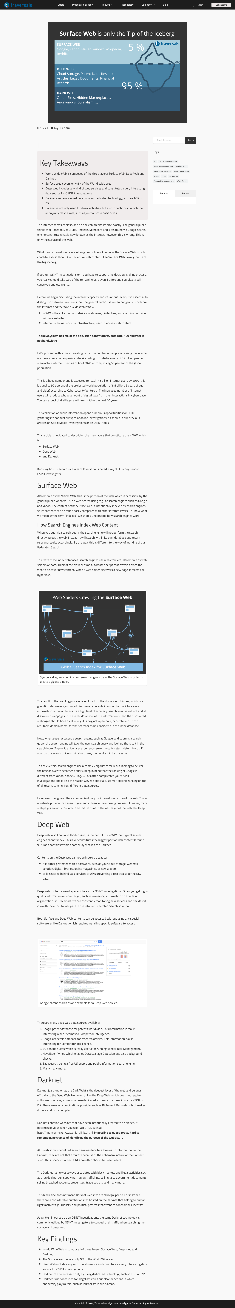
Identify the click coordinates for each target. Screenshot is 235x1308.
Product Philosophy (82, 4)
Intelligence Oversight (162, 171)
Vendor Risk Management (164, 181)
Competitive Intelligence (168, 161)
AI (155, 161)
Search (191, 140)
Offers (61, 4)
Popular (164, 193)
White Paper (182, 181)
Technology (128, 4)
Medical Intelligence (181, 171)
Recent (185, 193)
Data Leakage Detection (163, 166)
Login (200, 5)
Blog (165, 4)
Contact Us (221, 5)
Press (164, 176)
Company (147, 4)
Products (105, 4)
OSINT (156, 176)
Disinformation (181, 166)
